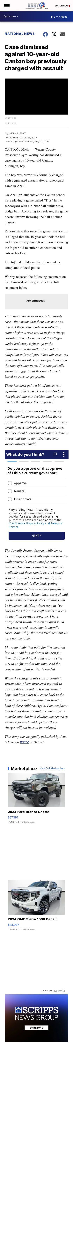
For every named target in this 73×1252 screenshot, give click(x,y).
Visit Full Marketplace (52, 768)
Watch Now (62, 6)
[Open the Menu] (6, 5)
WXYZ (24, 742)
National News (20, 34)
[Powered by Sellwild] (59, 990)
